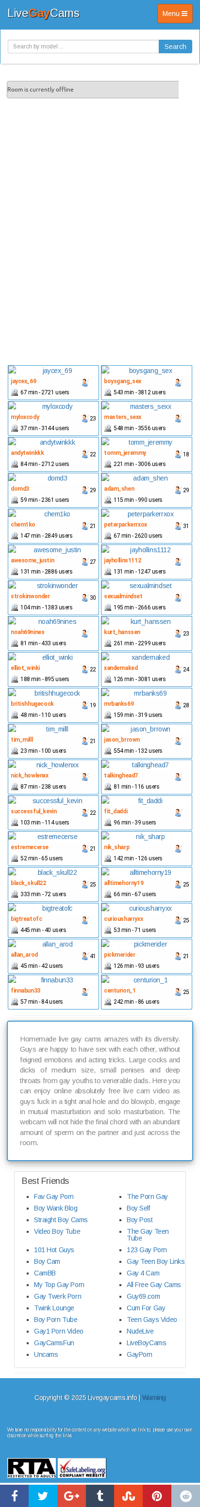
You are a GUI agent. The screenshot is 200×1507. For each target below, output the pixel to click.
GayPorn (139, 1354)
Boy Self (138, 1208)
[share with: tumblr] (100, 1496)
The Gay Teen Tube (148, 1234)
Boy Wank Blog (56, 1208)
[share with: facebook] (14, 1496)
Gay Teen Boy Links (155, 1261)
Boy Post (140, 1220)
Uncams (46, 1354)
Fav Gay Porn (54, 1196)
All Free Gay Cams (154, 1285)
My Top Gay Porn (59, 1285)
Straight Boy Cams (61, 1220)
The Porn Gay (147, 1196)
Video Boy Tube (57, 1231)
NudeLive (140, 1331)
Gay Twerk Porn (57, 1296)
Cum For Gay (146, 1308)
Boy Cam (47, 1261)
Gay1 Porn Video (58, 1331)
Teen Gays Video (152, 1319)
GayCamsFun (54, 1343)
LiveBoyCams (146, 1343)
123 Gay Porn (147, 1250)
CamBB (45, 1273)
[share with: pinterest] (157, 1496)
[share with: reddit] (185, 1496)
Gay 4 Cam (143, 1273)
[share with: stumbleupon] (128, 1496)
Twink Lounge (54, 1308)
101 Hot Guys (54, 1250)
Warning (154, 1397)
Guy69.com (143, 1296)
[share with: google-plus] (71, 1496)
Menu (177, 16)
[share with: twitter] (43, 1496)
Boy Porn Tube (56, 1319)
